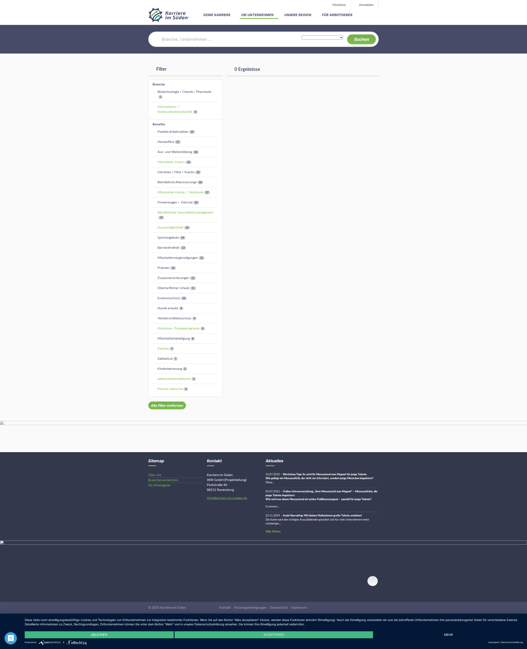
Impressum (299, 607)
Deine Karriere (217, 15)
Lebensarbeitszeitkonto (174, 379)
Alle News (273, 531)
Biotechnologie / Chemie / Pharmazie (184, 91)
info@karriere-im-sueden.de (227, 498)
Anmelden (366, 5)
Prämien (163, 268)
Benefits (159, 124)
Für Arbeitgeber (337, 15)
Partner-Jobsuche (170, 389)
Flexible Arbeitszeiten (172, 131)
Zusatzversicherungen (173, 278)
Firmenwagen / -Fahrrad (174, 202)
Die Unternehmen (257, 15)
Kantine (163, 348)
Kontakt (225, 607)
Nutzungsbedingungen (250, 607)
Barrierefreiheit (168, 247)
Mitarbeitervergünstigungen (177, 257)
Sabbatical (165, 358)
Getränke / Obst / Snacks (175, 172)
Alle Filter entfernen (167, 405)
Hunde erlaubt (167, 308)
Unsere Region (298, 15)
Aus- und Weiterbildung (174, 152)
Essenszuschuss (168, 298)
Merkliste (338, 5)
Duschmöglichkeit (170, 227)
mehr (448, 635)
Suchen (361, 39)
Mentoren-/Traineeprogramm (178, 328)
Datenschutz (279, 607)
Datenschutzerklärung (512, 642)
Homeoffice (165, 142)
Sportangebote (168, 237)
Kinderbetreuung (169, 368)
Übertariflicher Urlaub (173, 288)
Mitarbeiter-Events (171, 162)
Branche (159, 84)
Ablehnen (99, 635)
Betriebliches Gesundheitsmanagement (185, 212)
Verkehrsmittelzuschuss (174, 318)
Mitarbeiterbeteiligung (173, 338)
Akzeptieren (274, 635)
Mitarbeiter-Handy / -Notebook (180, 192)
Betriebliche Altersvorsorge (177, 182)
